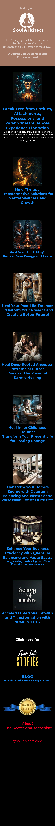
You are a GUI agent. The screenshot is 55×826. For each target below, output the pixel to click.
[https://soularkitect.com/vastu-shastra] (27, 469)
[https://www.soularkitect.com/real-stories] (27, 658)
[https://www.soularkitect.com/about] (27, 707)
